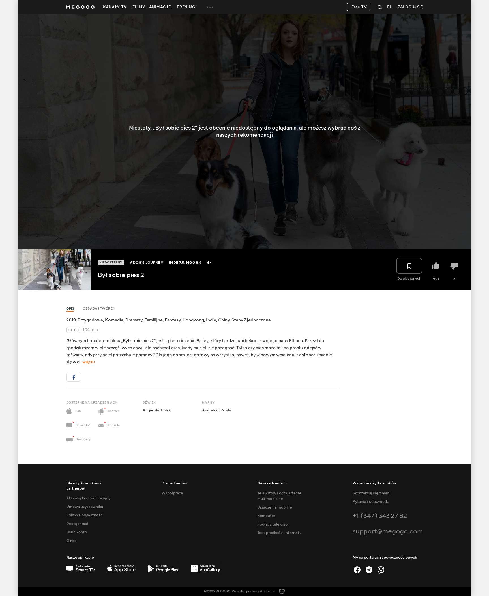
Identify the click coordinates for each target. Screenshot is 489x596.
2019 (71, 320)
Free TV (359, 7)
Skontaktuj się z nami (372, 493)
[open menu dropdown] (210, 7)
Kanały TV (115, 7)
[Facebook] (357, 569)
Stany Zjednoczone (251, 320)
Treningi (187, 7)
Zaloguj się (410, 7)
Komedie (114, 320)
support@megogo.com (388, 531)
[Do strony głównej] (80, 7)
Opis (70, 308)
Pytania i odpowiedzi (371, 501)
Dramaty (133, 320)
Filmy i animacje (151, 7)
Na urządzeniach (272, 483)
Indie (211, 320)
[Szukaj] (379, 7)
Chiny (224, 320)
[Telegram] (369, 569)
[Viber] (380, 569)
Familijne (153, 320)
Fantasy (173, 320)
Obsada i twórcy (99, 308)
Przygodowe (90, 320)
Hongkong (193, 320)
